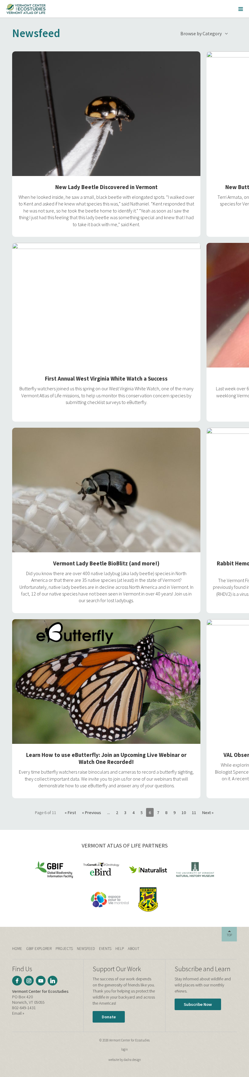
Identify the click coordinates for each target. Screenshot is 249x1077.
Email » (18, 1013)
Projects (64, 948)
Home (17, 948)
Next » (207, 812)
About (133, 948)
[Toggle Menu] (240, 9)
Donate (109, 1017)
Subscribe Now (198, 1004)
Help (119, 948)
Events (105, 948)
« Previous (91, 812)
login (124, 1049)
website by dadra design (124, 1060)
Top (229, 935)
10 (184, 812)
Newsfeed (86, 948)
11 (194, 812)
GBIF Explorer (39, 948)
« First (70, 812)
